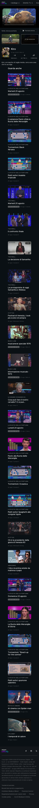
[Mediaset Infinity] (4, 3)
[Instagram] (31, 751)
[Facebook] (26, 751)
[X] (36, 751)
